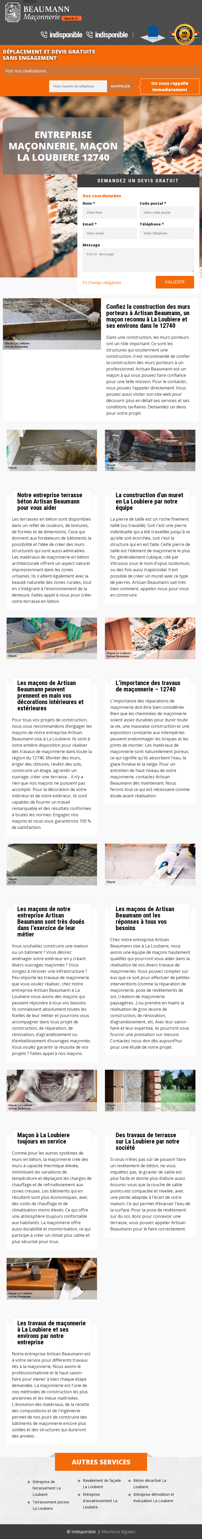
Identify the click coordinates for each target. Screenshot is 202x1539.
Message (91, 244)
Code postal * (153, 203)
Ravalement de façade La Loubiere (102, 1483)
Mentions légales (118, 1532)
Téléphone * (152, 224)
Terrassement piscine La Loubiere (51, 1505)
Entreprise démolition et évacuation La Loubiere (153, 1497)
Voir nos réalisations (25, 71)
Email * (90, 224)
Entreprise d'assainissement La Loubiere (100, 1500)
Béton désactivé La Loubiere (149, 1483)
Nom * (89, 203)
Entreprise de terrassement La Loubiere (47, 1488)
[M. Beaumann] (43, 12)
